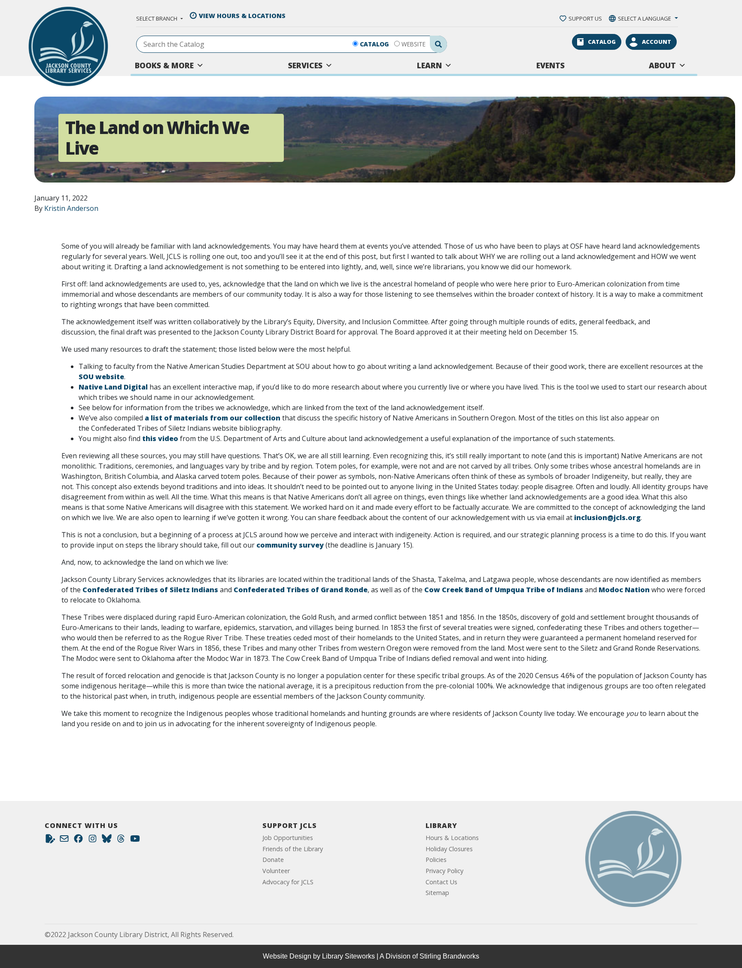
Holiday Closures (449, 849)
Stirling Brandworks (449, 956)
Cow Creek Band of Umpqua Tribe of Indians (503, 589)
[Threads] (121, 840)
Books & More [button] (164, 65)
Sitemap (437, 893)
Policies (436, 859)
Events (550, 65)
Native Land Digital (113, 387)
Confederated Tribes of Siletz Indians (150, 589)
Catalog (374, 44)
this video (160, 438)
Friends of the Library (292, 849)
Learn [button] (429, 65)
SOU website (101, 376)
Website (413, 44)
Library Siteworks (348, 956)
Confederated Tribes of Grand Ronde (301, 589)
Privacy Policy (444, 871)
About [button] (662, 65)
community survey (290, 545)
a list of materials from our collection (212, 418)
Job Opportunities (287, 838)
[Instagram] (92, 840)
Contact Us (441, 882)
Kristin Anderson (71, 208)
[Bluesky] (106, 840)
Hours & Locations (452, 838)
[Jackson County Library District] (68, 46)
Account (656, 42)
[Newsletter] (64, 840)
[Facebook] (78, 840)
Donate (273, 859)
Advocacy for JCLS (287, 882)
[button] (159, 18)
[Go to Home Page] (633, 859)
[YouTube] (135, 840)
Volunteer (276, 871)
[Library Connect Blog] (50, 840)
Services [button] (305, 65)
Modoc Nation (624, 589)
